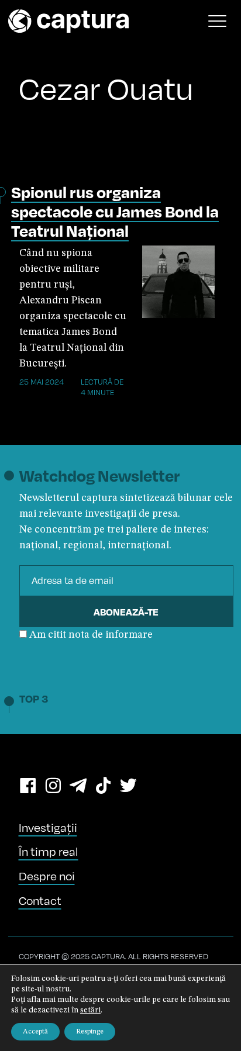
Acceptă (35, 1031)
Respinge (90, 1031)
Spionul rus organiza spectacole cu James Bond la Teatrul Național (115, 211)
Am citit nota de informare (91, 635)
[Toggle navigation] (217, 21)
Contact (40, 900)
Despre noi (47, 876)
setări (90, 1010)
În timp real (48, 851)
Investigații (48, 827)
